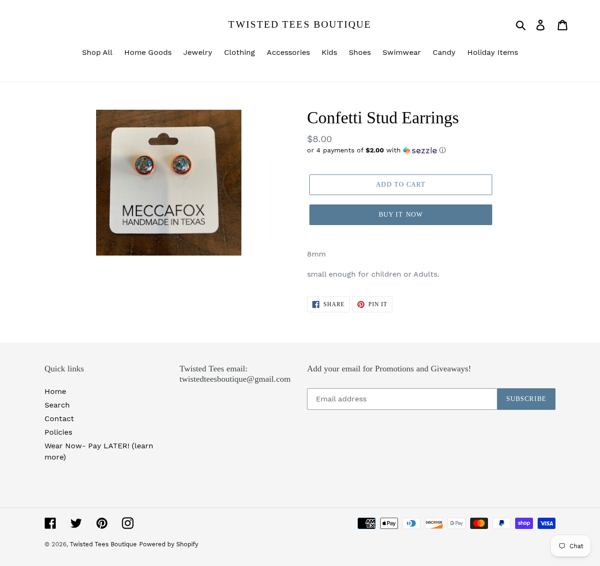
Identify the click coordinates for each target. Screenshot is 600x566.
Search (57, 404)
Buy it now (401, 214)
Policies (58, 432)
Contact (59, 418)
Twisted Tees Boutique (299, 24)
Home (55, 391)
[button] (431, 150)
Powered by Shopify (168, 544)
